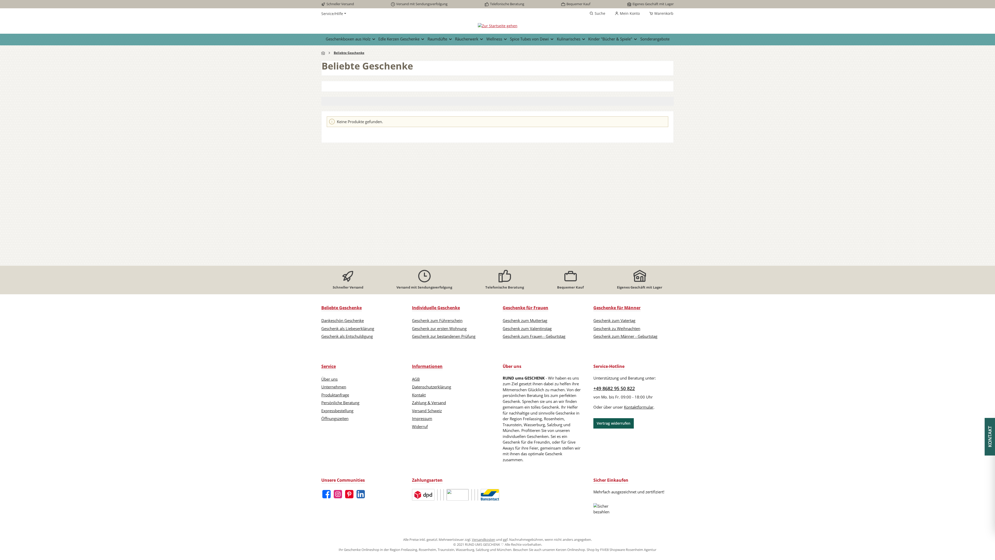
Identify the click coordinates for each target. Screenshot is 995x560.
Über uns (329, 379)
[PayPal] (440, 495)
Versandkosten (483, 539)
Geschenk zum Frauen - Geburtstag (534, 336)
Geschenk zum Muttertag (525, 320)
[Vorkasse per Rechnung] (457, 495)
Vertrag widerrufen (613, 423)
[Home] (323, 53)
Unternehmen (333, 386)
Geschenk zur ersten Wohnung (439, 328)
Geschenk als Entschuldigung (347, 336)
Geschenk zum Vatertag (614, 320)
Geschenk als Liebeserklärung (347, 328)
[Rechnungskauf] (443, 495)
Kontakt (419, 394)
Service (328, 366)
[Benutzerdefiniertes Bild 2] (437, 495)
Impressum (422, 418)
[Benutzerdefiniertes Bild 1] (423, 495)
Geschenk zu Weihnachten (616, 328)
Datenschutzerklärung (431, 386)
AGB (416, 379)
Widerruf (420, 426)
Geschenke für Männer (617, 308)
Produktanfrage (335, 394)
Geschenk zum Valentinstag (527, 328)
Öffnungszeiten (335, 418)
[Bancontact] (490, 495)
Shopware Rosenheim (626, 549)
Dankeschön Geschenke (342, 320)
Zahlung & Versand (429, 402)
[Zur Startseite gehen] (497, 26)
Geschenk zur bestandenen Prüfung (443, 336)
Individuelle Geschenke (436, 308)
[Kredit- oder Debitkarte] (471, 495)
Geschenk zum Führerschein (437, 320)
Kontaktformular (638, 407)
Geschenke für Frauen (525, 308)
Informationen (427, 366)
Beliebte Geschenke (341, 308)
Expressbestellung (337, 410)
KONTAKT (990, 436)
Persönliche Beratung (340, 402)
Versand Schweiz (427, 410)
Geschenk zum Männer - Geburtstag (625, 336)
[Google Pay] (474, 495)
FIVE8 (604, 549)
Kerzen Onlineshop (570, 549)
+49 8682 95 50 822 (614, 388)
